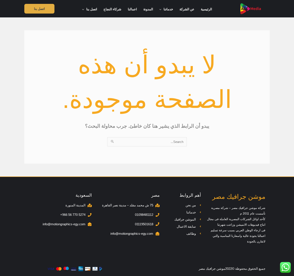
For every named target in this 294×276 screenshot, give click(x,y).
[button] (161, 9)
